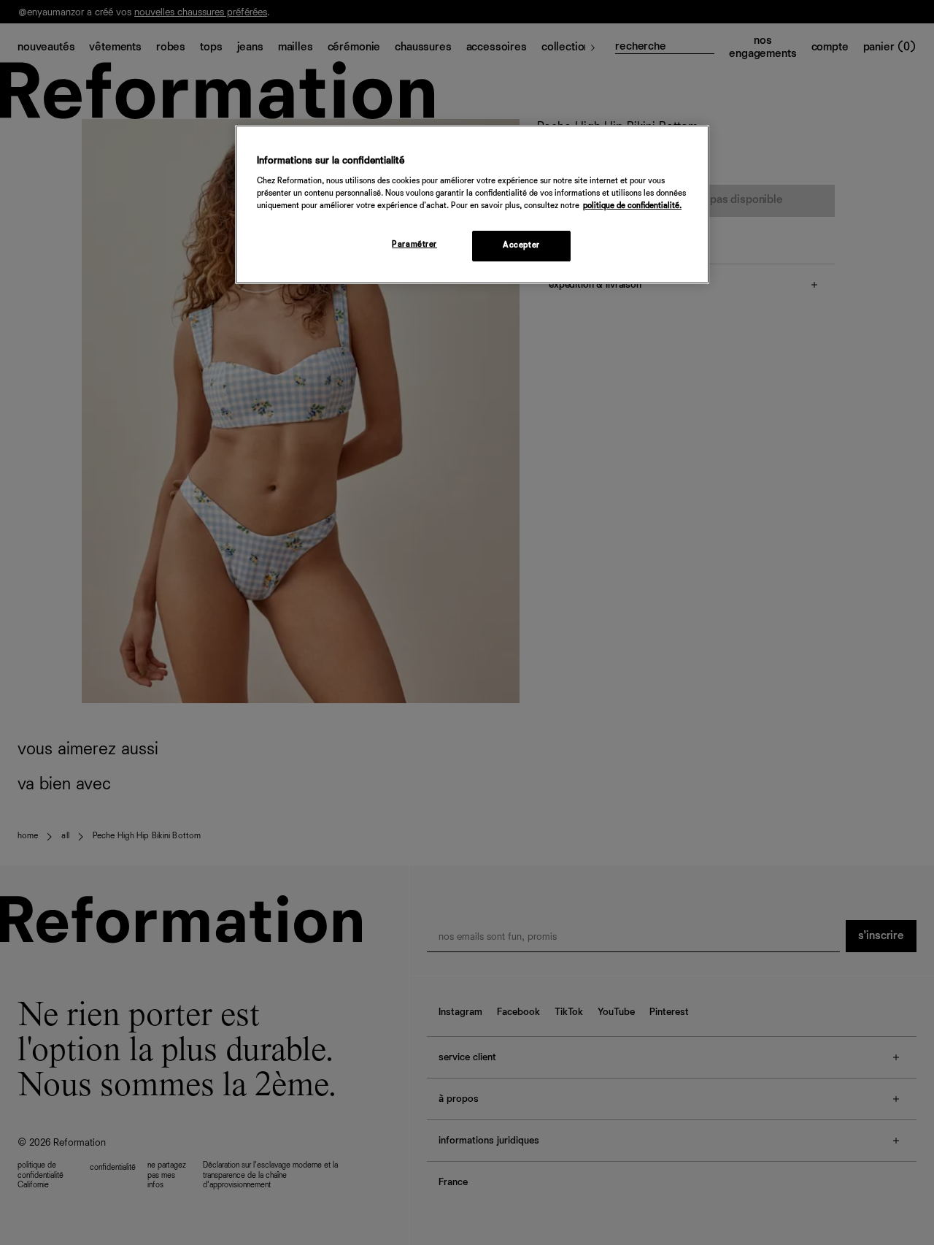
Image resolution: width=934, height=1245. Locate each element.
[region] (472, 205)
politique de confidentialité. (632, 206)
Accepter (521, 245)
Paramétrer (414, 244)
